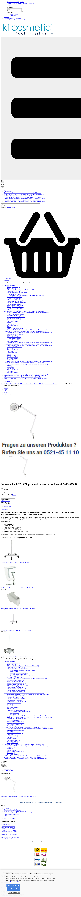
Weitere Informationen (14, 892)
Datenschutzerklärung (15, 881)
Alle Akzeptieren (13, 885)
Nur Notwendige (13, 889)
